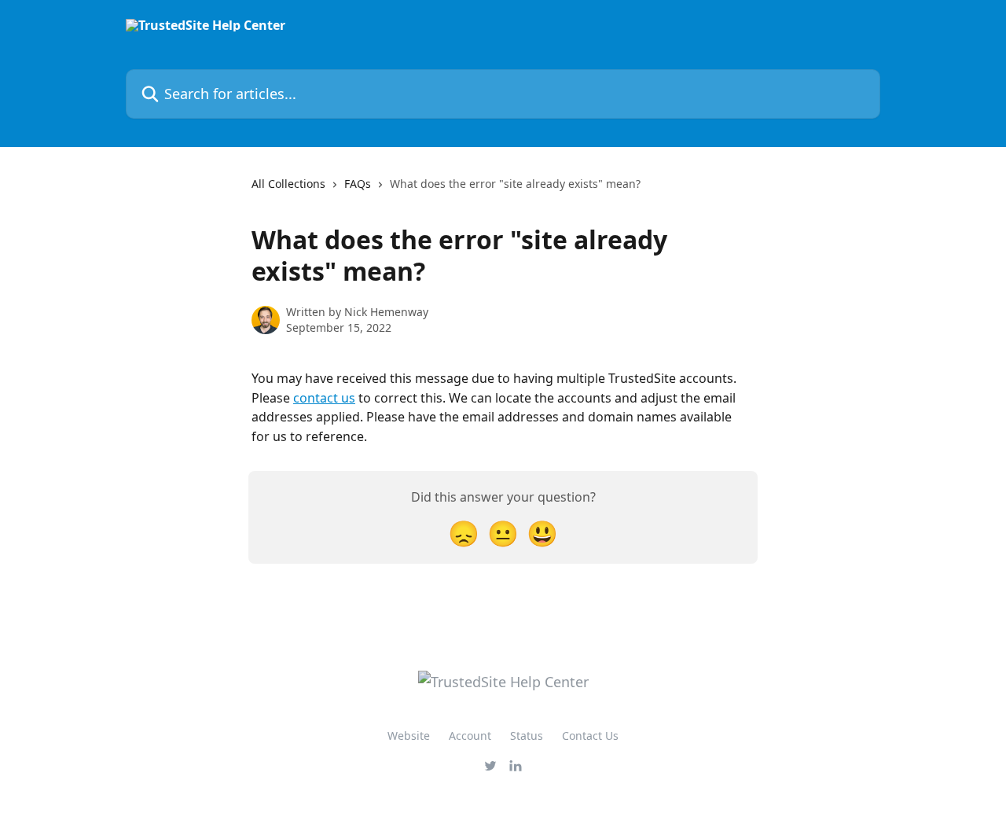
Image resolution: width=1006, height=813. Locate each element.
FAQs (357, 183)
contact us (324, 397)
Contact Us (590, 735)
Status (526, 735)
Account (470, 735)
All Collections (288, 183)
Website (408, 735)
